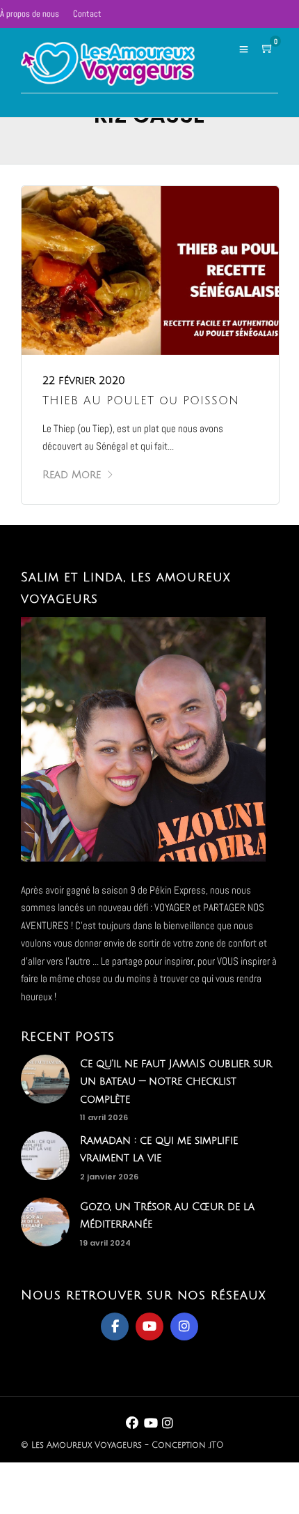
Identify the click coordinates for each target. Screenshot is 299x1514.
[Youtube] (149, 1326)
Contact (87, 14)
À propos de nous (29, 14)
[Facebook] (115, 1326)
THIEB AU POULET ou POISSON (140, 401)
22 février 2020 (83, 380)
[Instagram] (184, 1326)
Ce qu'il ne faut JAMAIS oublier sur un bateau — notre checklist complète (176, 1081)
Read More (71, 474)
